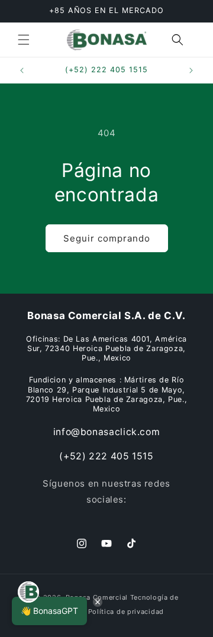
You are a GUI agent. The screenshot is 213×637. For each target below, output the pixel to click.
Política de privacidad (126, 611)
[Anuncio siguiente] (191, 70)
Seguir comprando (106, 238)
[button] (24, 40)
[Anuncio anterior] (22, 70)
